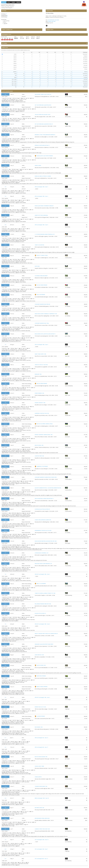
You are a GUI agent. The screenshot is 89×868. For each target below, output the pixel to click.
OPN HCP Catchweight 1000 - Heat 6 (42, 624)
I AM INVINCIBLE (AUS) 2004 (53, 20)
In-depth (4, 2)
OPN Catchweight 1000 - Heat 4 (41, 196)
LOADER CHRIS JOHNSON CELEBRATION (43, 519)
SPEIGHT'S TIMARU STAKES (42, 255)
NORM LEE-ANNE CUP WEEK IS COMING (43, 176)
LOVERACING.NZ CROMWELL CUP (41, 552)
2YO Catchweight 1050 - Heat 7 (41, 849)
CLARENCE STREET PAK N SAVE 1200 (42, 829)
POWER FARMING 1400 (39, 393)
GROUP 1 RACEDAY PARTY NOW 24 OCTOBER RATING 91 (46, 633)
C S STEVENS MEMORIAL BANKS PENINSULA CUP (44, 234)
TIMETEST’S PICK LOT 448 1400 (41, 364)
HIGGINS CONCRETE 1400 (40, 402)
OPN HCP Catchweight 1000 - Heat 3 (42, 574)
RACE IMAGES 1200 (38, 727)
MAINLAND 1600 (38, 374)
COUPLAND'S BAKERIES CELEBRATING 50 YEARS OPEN (46, 477)
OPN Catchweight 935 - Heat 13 (41, 737)
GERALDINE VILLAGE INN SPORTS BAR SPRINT (44, 644)
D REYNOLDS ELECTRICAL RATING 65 (42, 509)
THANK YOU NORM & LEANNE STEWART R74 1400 (45, 593)
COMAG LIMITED (38, 776)
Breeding (18, 2)
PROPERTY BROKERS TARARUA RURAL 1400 (43, 434)
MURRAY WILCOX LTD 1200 (40, 706)
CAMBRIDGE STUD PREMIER (42, 466)
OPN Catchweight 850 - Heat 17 (41, 747)
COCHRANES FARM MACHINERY (41, 275)
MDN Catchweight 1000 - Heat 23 (42, 798)
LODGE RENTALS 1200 (39, 654)
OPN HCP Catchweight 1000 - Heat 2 (42, 697)
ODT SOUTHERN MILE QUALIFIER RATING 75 (44, 124)
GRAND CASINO (38, 165)
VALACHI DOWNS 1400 (41, 665)
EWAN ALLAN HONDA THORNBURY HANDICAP (44, 205)
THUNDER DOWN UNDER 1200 (41, 786)
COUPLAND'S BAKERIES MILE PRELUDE (42, 304)
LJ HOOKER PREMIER (41, 716)
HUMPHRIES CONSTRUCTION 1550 (42, 413)
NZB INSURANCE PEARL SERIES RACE (42, 818)
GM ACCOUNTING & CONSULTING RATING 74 (44, 498)
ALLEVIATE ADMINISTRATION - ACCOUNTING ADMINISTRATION (48, 487)
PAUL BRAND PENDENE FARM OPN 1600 (43, 603)
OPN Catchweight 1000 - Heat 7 (41, 186)
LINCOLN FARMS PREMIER (42, 383)
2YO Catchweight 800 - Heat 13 (41, 858)
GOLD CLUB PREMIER (41, 294)
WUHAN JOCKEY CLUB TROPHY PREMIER (45, 155)
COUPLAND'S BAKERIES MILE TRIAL (42, 323)
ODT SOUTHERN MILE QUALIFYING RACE (43, 105)
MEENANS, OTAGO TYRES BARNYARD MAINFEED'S (45, 134)
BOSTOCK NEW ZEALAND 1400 (41, 756)
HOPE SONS (37, 266)
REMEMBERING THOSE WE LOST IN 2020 (43, 530)
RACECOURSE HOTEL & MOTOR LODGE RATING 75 (45, 333)
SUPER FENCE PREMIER (41, 675)
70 (6, 14)
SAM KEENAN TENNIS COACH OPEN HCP (43, 94)
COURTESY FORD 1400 (39, 455)
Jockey (8, 2)
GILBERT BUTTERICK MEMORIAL (41, 215)
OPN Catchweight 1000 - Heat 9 (41, 224)
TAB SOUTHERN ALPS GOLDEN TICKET (42, 114)
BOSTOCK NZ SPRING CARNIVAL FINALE (45, 423)
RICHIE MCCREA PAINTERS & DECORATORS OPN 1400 (45, 541)
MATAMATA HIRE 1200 (39, 807)
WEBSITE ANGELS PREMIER (42, 686)
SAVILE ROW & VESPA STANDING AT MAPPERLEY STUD (46, 313)
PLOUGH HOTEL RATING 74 (40, 613)
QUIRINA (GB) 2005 (51, 21)
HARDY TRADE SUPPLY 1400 (40, 354)
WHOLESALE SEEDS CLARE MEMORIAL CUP (43, 563)
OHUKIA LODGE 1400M (39, 766)
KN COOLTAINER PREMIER (42, 285)
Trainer (13, 2)
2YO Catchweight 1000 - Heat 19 (41, 839)
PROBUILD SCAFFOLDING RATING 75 (42, 145)
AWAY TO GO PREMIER (41, 583)
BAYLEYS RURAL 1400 (39, 445)
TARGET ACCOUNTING (39, 244)
